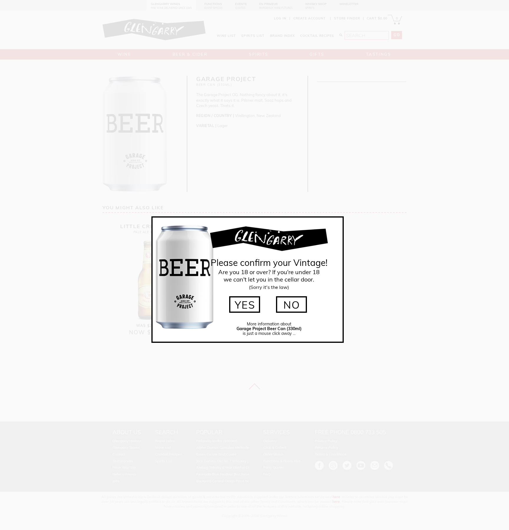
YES (245, 304)
